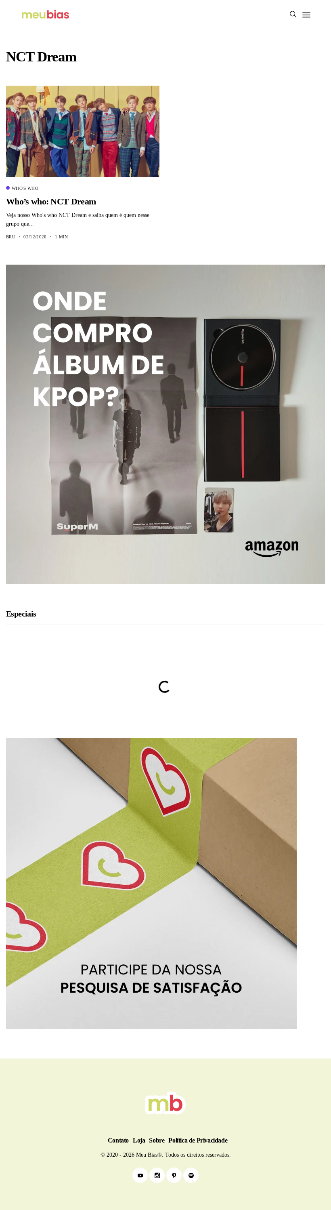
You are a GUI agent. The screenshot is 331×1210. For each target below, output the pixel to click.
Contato (118, 1140)
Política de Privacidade (197, 1140)
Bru (10, 236)
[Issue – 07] (165, 1103)
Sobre (156, 1140)
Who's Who (25, 188)
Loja (139, 1140)
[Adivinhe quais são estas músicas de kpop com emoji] (165, 712)
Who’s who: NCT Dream (51, 201)
